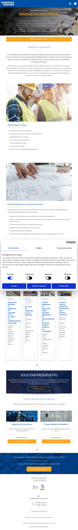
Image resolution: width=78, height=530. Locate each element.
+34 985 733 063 (40, 505)
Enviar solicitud (39, 389)
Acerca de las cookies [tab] (64, 248)
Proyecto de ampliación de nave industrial (29, 311)
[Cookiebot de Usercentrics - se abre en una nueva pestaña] (67, 242)
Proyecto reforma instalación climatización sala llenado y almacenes (64, 308)
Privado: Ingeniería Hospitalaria (56, 424)
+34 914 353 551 (40, 503)
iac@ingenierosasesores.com (39, 498)
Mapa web (50, 517)
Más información (21, 437)
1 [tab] (37, 365)
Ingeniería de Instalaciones (22, 424)
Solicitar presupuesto (22, 441)
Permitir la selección (39, 286)
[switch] (29, 278)
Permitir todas (63, 286)
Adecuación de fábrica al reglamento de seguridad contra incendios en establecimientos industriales (14, 312)
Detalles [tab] (39, 248)
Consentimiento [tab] (13, 248)
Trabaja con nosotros (30, 517)
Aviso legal (39, 517)
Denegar (14, 286)
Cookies (45, 517)
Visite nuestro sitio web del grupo (39, 511)
